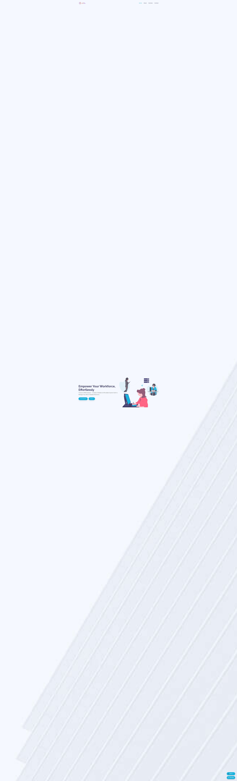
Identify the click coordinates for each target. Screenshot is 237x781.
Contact (156, 3)
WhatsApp (231, 777)
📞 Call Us (230, 773)
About (145, 3)
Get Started (83, 398)
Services (150, 3)
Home (140, 3)
